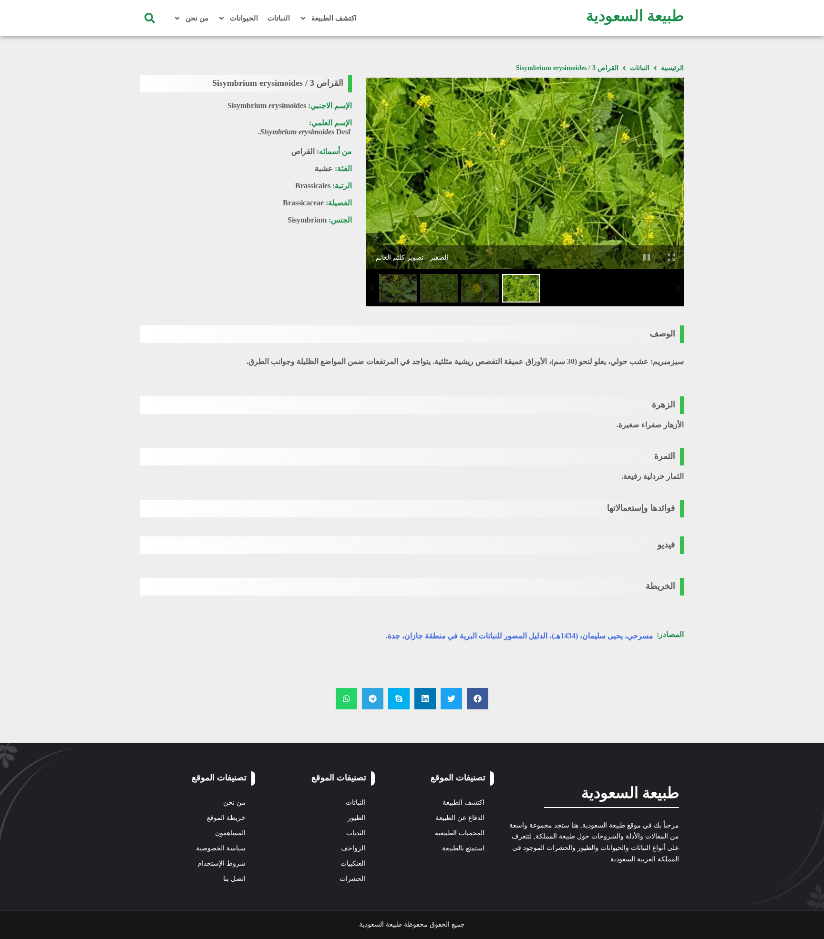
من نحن (196, 18)
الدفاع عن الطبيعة (459, 817)
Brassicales (312, 186)
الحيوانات (244, 18)
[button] (149, 18)
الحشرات (352, 878)
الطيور (356, 817)
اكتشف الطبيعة (334, 18)
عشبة (324, 168)
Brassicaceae (303, 203)
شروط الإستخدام (221, 863)
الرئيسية (672, 67)
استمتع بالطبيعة (463, 848)
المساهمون (230, 833)
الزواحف (353, 848)
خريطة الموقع (226, 817)
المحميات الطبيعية (459, 833)
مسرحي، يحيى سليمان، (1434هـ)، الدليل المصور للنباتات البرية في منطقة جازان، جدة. (519, 636)
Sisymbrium (307, 220)
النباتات (279, 18)
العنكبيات (352, 863)
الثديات (355, 833)
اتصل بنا (234, 878)
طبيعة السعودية (635, 15)
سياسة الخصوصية (221, 848)
